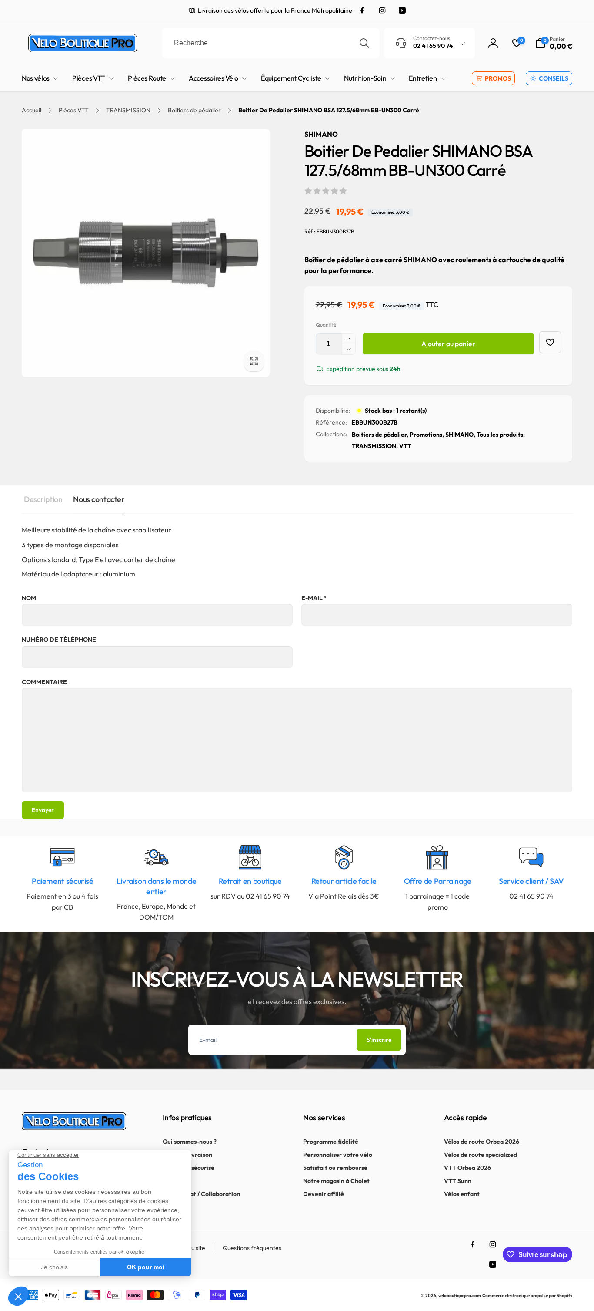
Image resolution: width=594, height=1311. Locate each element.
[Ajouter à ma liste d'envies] (550, 342)
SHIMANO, (460, 434)
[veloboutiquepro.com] (74, 1127)
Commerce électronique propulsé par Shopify (527, 1295)
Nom (29, 598)
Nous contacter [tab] (98, 499)
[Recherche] (364, 43)
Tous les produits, (501, 434)
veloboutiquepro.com (459, 1295)
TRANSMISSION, (375, 446)
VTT (405, 446)
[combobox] (271, 43)
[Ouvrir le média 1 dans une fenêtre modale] (146, 253)
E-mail (314, 598)
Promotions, (427, 434)
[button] (553, 43)
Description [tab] (43, 499)
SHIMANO (321, 134)
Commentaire (44, 682)
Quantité (326, 324)
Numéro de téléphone (59, 640)
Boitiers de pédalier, (380, 434)
